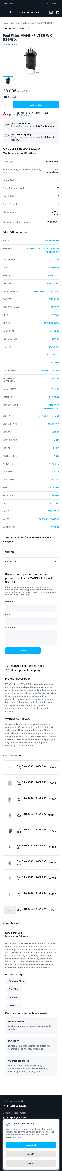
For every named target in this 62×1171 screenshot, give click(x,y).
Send (23, 650)
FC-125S (54, 389)
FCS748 (55, 471)
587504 (43, 519)
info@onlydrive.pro (46, 126)
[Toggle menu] (4, 12)
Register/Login (52, 3)
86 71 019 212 (33, 248)
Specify (31, 1154)
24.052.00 (53, 503)
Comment (10, 627)
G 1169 (55, 370)
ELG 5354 (54, 397)
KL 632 (55, 416)
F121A (56, 448)
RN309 (55, 495)
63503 (55, 432)
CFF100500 (53, 283)
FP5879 (55, 307)
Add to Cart (36, 105)
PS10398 (54, 362)
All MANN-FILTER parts (15, 28)
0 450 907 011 (52, 275)
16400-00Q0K (51, 240)
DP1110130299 (51, 323)
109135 (55, 339)
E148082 (54, 331)
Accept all (31, 1145)
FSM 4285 (54, 299)
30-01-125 (54, 267)
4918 (56, 440)
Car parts (15, 23)
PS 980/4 (54, 347)
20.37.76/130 (52, 354)
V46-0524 (53, 511)
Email (8, 614)
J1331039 (54, 378)
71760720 (54, 405)
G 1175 (45, 370)
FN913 (56, 456)
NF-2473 (54, 259)
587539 (55, 519)
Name (9, 601)
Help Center (8, 3)
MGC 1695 (54, 291)
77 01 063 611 (52, 252)
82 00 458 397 (51, 248)
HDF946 (54, 315)
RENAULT (10, 561)
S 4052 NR (53, 487)
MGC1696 (39, 291)
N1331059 (54, 464)
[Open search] (10, 12)
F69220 (55, 479)
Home (5, 23)
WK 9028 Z (53, 424)
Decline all (31, 1163)
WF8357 (54, 527)
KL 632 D (43, 416)
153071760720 (51, 408)
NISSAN (9, 552)
